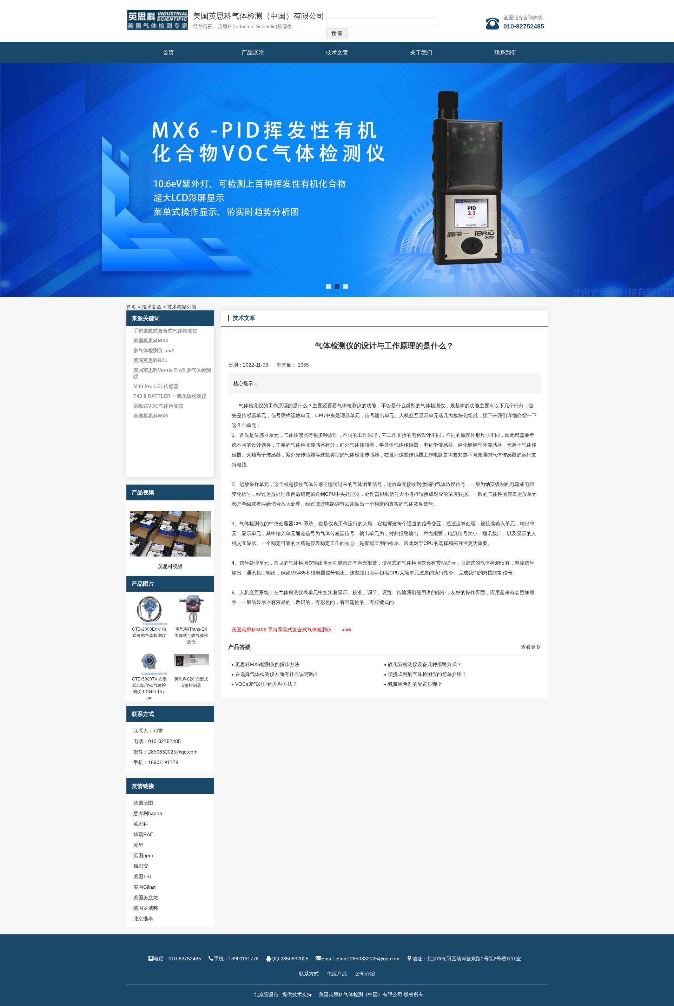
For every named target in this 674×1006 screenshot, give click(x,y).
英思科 (140, 824)
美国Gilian (144, 887)
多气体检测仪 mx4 (153, 350)
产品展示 (253, 52)
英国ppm (143, 855)
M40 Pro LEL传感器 (155, 386)
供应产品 (337, 974)
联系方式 (309, 974)
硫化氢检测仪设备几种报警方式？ (425, 664)
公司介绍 (365, 974)
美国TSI (142, 876)
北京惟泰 (143, 918)
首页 (168, 52)
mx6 (346, 629)
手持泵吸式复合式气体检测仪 (165, 331)
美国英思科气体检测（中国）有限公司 (258, 16)
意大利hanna (147, 813)
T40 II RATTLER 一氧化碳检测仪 (169, 396)
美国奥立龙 (145, 897)
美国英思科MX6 (150, 416)
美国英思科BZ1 (150, 360)
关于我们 (421, 52)
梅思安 (140, 866)
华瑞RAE (143, 834)
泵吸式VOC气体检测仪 (158, 406)
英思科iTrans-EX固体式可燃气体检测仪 (191, 635)
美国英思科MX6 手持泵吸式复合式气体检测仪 (282, 629)
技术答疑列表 (182, 307)
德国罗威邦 (145, 908)
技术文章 (337, 52)
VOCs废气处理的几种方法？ (266, 684)
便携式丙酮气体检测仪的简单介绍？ (427, 674)
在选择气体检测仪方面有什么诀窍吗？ (277, 674)
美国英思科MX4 (150, 340)
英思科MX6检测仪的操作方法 (267, 664)
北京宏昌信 (266, 994)
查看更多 (531, 647)
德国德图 (143, 803)
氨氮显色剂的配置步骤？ (415, 684)
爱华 (138, 845)
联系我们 (505, 52)
